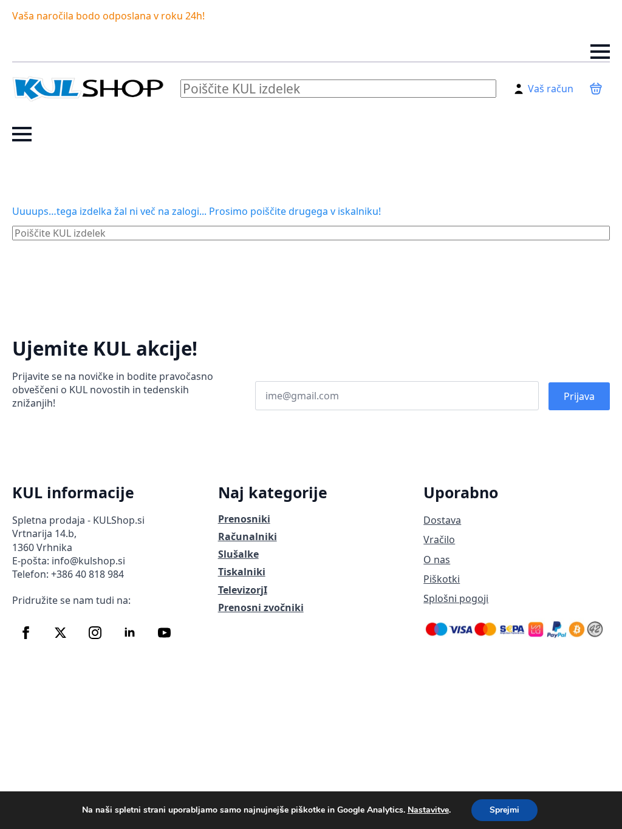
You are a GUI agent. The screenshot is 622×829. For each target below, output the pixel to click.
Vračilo (439, 539)
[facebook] (25, 632)
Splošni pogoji (455, 598)
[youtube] (164, 632)
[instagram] (95, 632)
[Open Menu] (600, 51)
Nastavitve (428, 810)
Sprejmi (504, 810)
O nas (436, 559)
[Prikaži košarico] (596, 89)
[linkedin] (129, 632)
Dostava (442, 520)
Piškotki (441, 579)
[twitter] (60, 632)
